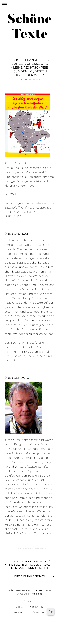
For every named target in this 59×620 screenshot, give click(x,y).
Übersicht (38, 612)
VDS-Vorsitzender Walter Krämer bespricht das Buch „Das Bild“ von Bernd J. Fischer (29, 564)
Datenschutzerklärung (29, 607)
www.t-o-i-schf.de (42, 203)
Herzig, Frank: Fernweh (29, 576)
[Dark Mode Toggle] (50, 611)
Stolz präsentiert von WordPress (25, 590)
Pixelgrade (36, 593)
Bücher (24, 80)
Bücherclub (29, 601)
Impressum (21, 612)
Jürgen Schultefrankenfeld (30, 548)
